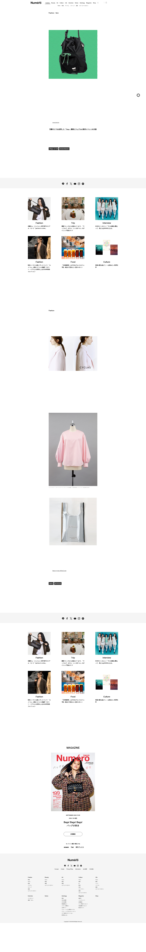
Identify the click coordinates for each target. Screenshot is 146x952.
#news (51, 597)
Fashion (48, 3)
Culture (62, 3)
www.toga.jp (55, 122)
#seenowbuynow (65, 148)
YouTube (75, 186)
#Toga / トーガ (53, 148)
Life (66, 3)
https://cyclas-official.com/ (59, 584)
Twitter (71, 186)
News (59, 5)
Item (57, 13)
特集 (63, 5)
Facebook (66, 186)
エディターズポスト (83, 5)
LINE (62, 186)
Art (57, 3)
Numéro (36, 3)
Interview (71, 3)
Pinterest (84, 186)
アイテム (67, 5)
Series (76, 3)
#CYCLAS (58, 597)
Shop (94, 3)
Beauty (53, 3)
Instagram (79, 186)
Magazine (89, 3)
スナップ (72, 5)
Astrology (82, 3)
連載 (77, 5)
